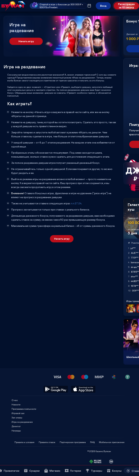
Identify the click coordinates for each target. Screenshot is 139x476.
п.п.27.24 (76, 203)
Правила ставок (47, 442)
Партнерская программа (73, 442)
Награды (16, 430)
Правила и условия (24, 442)
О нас (15, 400)
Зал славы (17, 417)
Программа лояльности (24, 408)
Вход (103, 5)
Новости (16, 404)
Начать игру (26, 41)
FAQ (92, 442)
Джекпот (16, 426)
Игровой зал (18, 413)
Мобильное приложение (112, 442)
